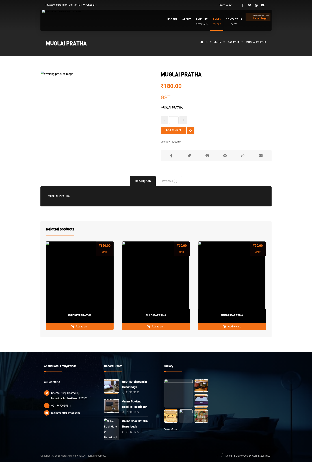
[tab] (143, 181)
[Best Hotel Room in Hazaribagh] (111, 386)
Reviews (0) (169, 181)
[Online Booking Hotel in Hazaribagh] (111, 406)
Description (143, 181)
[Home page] (201, 42)
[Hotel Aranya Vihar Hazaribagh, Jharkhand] (67, 18)
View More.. (171, 429)
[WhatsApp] (236, 5)
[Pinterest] (256, 5)
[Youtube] (263, 5)
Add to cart (173, 130)
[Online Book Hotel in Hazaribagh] (111, 425)
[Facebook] (243, 5)
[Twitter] (249, 5)
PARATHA (176, 142)
